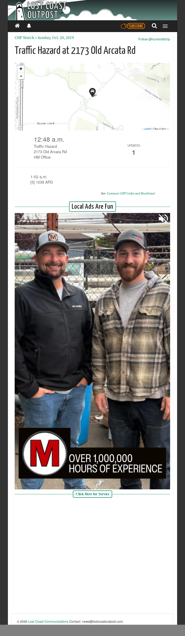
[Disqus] (92, 556)
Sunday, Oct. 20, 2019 (56, 37)
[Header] (92, 10)
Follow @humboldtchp (154, 39)
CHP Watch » (26, 37)
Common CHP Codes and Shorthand (131, 193)
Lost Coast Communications (48, 621)
